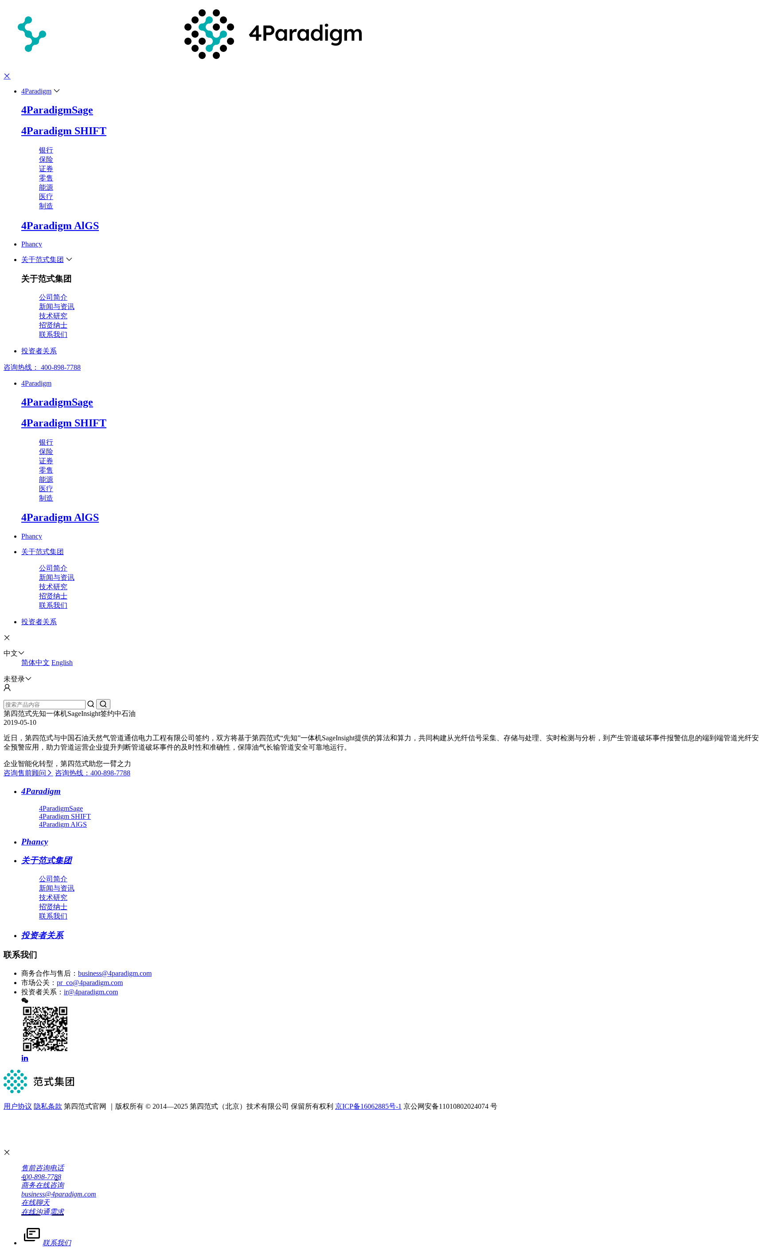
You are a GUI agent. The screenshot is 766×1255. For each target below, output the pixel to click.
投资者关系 (39, 351)
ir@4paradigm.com (91, 992)
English (62, 662)
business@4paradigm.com (115, 973)
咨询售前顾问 (25, 773)
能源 (46, 187)
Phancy (31, 244)
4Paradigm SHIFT (63, 131)
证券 (46, 168)
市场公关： (39, 982)
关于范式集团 (42, 259)
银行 (46, 150)
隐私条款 (48, 1106)
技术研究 (53, 316)
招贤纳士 (53, 325)
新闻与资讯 (56, 306)
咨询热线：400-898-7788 (92, 773)
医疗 (46, 196)
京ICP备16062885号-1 (368, 1106)
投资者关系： (42, 992)
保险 (46, 159)
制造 (46, 206)
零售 (46, 178)
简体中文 (35, 662)
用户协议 (18, 1106)
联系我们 (53, 334)
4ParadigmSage (57, 110)
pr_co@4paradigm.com (90, 982)
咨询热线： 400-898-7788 (42, 367)
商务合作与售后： (49, 973)
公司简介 (53, 297)
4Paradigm (36, 91)
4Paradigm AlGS (60, 225)
